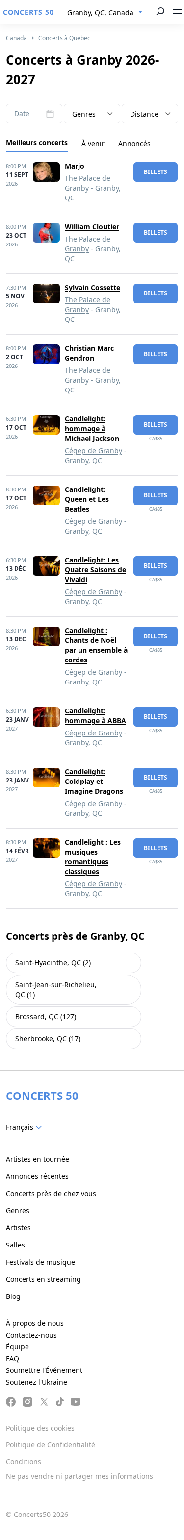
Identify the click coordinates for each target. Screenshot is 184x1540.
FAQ (12, 1358)
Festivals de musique (40, 1262)
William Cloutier (92, 226)
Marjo (74, 166)
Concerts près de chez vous (51, 1193)
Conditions (23, 1461)
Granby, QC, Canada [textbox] (100, 12)
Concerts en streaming (43, 1279)
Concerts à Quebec (64, 38)
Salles (15, 1244)
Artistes (18, 1227)
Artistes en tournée (37, 1159)
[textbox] (92, 114)
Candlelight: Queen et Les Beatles (87, 499)
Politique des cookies (40, 1428)
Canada (16, 38)
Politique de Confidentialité (50, 1444)
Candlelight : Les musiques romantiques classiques (93, 856)
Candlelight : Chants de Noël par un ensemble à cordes (96, 645)
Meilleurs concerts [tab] (37, 142)
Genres (17, 1210)
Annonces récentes (37, 1176)
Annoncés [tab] (134, 143)
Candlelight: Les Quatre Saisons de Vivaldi (95, 569)
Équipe (17, 1346)
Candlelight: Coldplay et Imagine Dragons (94, 781)
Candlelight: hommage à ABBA (95, 715)
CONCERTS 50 (28, 12)
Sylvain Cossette (92, 287)
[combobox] (105, 13)
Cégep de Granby (93, 450)
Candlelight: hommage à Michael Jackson (92, 428)
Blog (13, 1296)
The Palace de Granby (87, 183)
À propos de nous (35, 1323)
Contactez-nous (31, 1335)
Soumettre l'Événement (44, 1370)
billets (155, 172)
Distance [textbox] (144, 114)
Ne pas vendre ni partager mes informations (79, 1476)
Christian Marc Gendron (89, 353)
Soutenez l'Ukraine (36, 1382)
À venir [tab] (93, 143)
